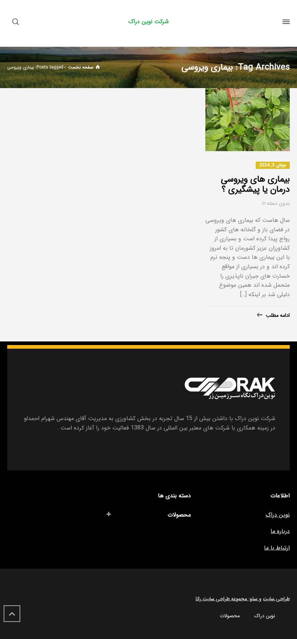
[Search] (17, 22)
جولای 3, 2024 (272, 165)
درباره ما (280, 531)
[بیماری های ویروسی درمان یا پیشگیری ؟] (247, 120)
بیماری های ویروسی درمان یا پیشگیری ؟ (255, 185)
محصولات (179, 514)
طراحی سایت (276, 599)
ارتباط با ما (277, 547)
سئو (254, 599)
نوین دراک (277, 514)
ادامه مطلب (278, 315)
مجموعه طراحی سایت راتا (222, 599)
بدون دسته (278, 203)
